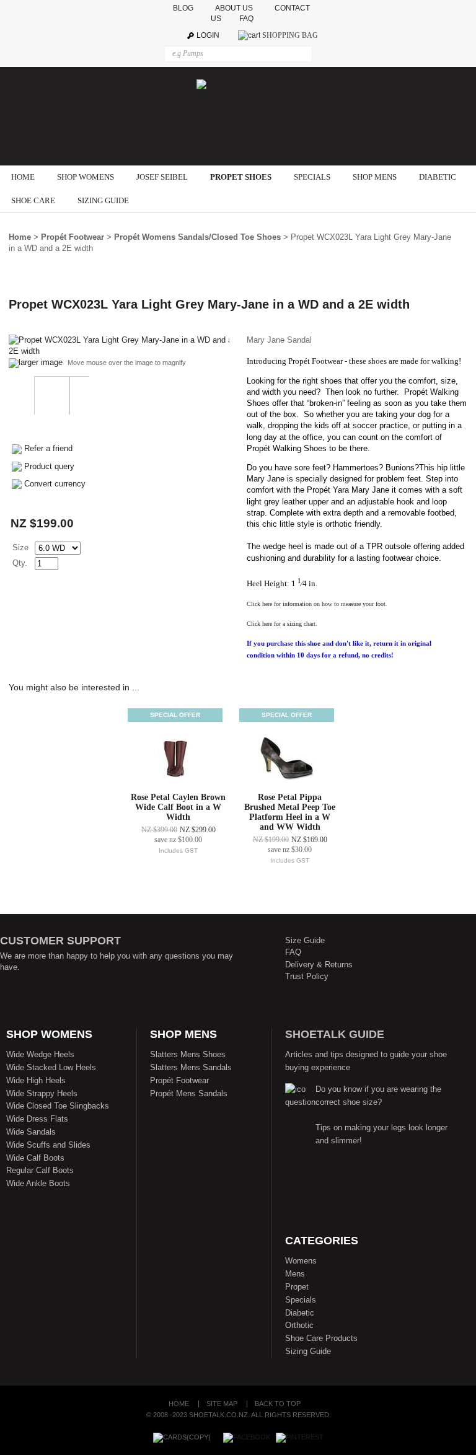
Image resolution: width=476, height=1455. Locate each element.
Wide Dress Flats (37, 1118)
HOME (23, 177)
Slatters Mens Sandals (191, 1067)
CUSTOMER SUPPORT (60, 940)
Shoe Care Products (321, 1338)
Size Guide (305, 940)
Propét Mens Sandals (188, 1093)
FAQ (249, 18)
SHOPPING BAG (290, 35)
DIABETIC (437, 177)
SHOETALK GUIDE (334, 1034)
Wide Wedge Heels (40, 1054)
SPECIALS (312, 177)
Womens (301, 1260)
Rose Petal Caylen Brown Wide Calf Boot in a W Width (178, 807)
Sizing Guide (308, 1351)
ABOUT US (234, 8)
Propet (297, 1286)
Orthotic (299, 1325)
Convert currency (55, 483)
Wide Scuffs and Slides (48, 1144)
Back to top (278, 1403)
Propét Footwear (72, 237)
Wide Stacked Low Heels (51, 1067)
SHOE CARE (33, 200)
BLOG (184, 8)
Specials (300, 1299)
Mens (295, 1273)
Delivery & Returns (319, 964)
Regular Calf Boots (40, 1170)
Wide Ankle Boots (38, 1183)
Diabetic (299, 1312)
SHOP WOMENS (85, 177)
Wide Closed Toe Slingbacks (57, 1105)
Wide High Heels (36, 1080)
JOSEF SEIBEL (162, 177)
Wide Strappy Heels (41, 1093)
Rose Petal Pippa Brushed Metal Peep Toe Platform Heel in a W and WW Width (289, 812)
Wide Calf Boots (35, 1158)
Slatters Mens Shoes (188, 1054)
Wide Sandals (31, 1131)
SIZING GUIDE (103, 200)
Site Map (221, 1403)
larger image (41, 362)
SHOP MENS (375, 177)
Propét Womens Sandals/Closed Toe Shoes (197, 237)
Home (20, 237)
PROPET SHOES (240, 177)
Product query (49, 466)
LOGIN (207, 35)
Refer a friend (48, 448)
